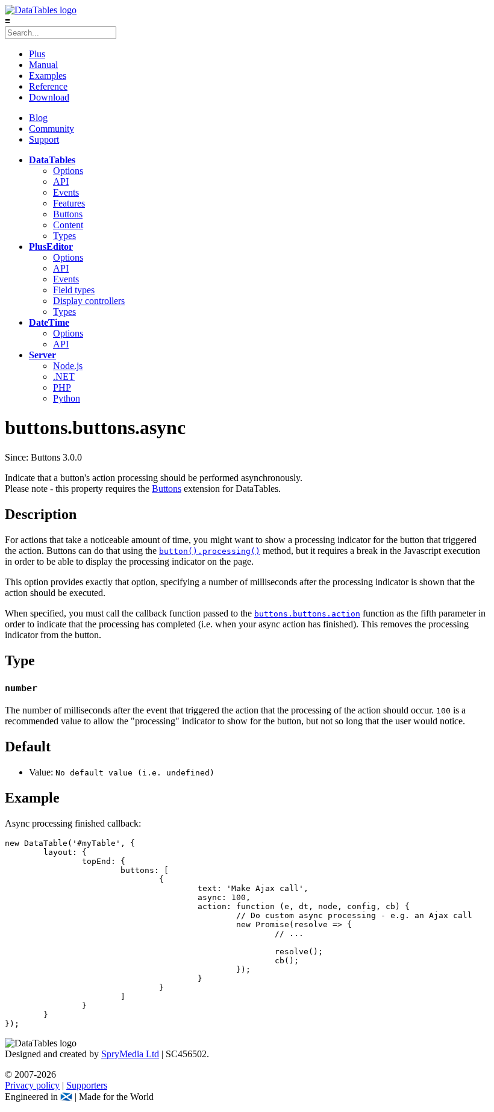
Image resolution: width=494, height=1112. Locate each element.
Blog (38, 118)
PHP (62, 387)
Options (68, 171)
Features (69, 203)
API (61, 181)
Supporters (86, 1085)
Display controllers (89, 301)
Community (51, 128)
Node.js (68, 366)
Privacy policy (32, 1085)
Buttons (68, 214)
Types (64, 236)
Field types (74, 290)
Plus (37, 54)
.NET (64, 376)
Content (68, 225)
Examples (47, 75)
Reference (48, 86)
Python (66, 398)
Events (66, 192)
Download (49, 97)
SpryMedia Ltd (130, 1054)
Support (44, 139)
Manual (43, 65)
